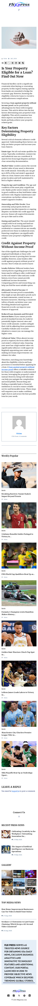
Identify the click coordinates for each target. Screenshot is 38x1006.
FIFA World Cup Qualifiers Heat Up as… (18, 574)
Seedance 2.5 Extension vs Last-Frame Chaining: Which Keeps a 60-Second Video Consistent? (18, 924)
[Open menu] (19, 816)
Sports (3, 490)
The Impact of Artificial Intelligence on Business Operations (22, 849)
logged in (15, 791)
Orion (5, 58)
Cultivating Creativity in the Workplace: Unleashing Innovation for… (24, 833)
